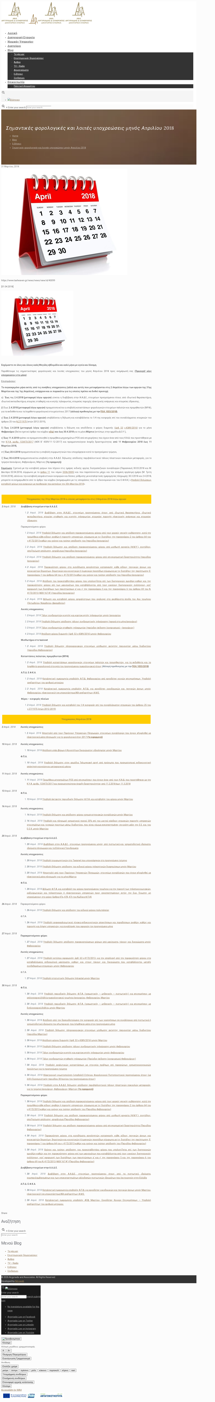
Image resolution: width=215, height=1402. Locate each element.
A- (4, 1350)
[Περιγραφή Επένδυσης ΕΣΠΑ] (32, 1398)
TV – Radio (13, 1263)
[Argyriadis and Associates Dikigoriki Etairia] (47, 24)
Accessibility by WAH (11, 1390)
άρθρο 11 (45, 472)
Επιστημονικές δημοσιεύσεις (22, 1255)
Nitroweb (19, 1281)
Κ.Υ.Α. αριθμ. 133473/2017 (20, 442)
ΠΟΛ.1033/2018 (108, 411)
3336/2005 (68, 472)
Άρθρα (11, 1259)
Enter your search (17, 107)
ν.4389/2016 (130, 428)
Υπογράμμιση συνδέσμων (14, 1374)
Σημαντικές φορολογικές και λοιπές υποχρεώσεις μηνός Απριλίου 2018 (49, 147)
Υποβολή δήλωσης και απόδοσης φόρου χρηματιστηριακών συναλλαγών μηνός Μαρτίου (87, 814)
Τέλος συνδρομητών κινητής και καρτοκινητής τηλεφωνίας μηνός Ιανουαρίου (81, 615)
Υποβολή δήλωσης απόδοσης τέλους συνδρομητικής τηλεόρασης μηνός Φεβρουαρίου (86, 1046)
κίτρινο (65, 1370)
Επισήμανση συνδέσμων (14, 1378)
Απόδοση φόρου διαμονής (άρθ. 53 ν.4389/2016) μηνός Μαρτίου (74, 1040)
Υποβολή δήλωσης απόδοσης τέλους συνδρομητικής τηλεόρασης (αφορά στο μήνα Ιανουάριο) (89, 621)
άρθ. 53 (119, 428)
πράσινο (24, 1370)
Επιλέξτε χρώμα (10, 1366)
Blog (14, 140)
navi (73, 1370)
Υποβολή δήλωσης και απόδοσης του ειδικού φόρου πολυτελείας (75, 910)
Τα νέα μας (13, 1251)
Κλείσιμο (6, 1343)
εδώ (51, 431)
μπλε (33, 1370)
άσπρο (14, 1370)
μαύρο (5, 1370)
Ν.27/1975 (21, 421)
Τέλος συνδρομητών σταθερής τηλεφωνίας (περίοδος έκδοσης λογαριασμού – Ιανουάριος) (87, 627)
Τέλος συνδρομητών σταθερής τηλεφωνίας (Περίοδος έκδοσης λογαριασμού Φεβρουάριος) (89, 1059)
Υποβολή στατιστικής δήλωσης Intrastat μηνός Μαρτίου (71, 978)
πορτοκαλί (54, 1370)
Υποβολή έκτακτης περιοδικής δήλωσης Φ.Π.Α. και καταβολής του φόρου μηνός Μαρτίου (87, 799)
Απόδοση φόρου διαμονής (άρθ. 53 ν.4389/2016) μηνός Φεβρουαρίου (76, 634)
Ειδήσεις (16, 143)
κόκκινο (42, 1370)
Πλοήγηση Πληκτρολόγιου (14, 1354)
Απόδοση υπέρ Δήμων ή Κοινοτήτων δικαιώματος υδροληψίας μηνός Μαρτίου (82, 750)
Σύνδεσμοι (13, 1271)
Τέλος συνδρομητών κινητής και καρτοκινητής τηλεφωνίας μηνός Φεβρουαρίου (83, 1052)
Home (15, 136)
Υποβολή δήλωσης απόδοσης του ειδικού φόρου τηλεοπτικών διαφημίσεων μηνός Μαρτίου (89, 866)
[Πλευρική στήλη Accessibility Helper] (11, 1339)
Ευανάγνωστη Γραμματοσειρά (16, 1358)
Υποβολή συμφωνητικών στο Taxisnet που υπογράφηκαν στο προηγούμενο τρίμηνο (84, 860)
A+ (9, 1350)
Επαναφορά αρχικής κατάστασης (18, 1382)
